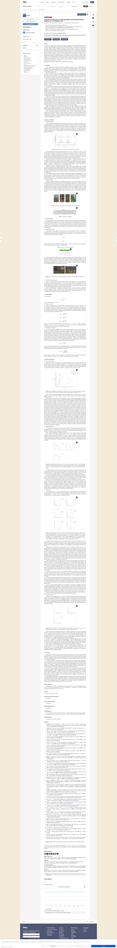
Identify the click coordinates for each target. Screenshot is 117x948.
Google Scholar (54, 726)
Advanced (91, 6)
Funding (25, 64)
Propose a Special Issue (30, 24)
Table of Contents (26, 53)
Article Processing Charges (52, 929)
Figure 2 (57, 183)
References (26, 72)
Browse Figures (56, 39)
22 (85, 92)
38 (66, 348)
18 (77, 86)
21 (79, 92)
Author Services (61, 2)
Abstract (25, 55)
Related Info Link (26, 36)
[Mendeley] (57, 854)
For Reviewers (61, 931)
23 (81, 97)
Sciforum (72, 929)
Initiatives (68, 2)
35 (60, 262)
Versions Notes (64, 39)
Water (28, 9)
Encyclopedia (73, 936)
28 (44, 107)
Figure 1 (63, 125)
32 (61, 168)
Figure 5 (75, 365)
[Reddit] (56, 854)
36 (72, 340)
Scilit (63, 726)
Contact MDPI (49, 933)
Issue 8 (36, 9)
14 (48, 85)
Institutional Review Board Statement (30, 65)
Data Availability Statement (28, 68)
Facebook (85, 931)
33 (73, 175)
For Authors (61, 929)
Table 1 (65, 232)
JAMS (72, 938)
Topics (47, 2)
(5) (85, 317)
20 (61, 90)
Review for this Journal (30, 21)
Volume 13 (32, 9)
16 (50, 85)
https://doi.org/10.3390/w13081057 (59, 33)
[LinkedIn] (49, 854)
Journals (42, 2)
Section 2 (71, 113)
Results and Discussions (28, 60)
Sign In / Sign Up (85, 2)
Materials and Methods (27, 57)
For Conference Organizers (64, 938)
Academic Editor (26, 29)
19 (54, 90)
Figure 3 (45, 191)
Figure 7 (68, 495)
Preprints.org (73, 932)
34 (63, 233)
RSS (87, 921)
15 (49, 85)
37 (73, 340)
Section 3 (54, 114)
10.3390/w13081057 (41, 9)
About (74, 2)
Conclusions (26, 61)
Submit (92, 2)
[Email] (45, 854)
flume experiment (51, 61)
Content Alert (92, 921)
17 (51, 85)
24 (44, 99)
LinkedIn (84, 929)
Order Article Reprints (82, 14)
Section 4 (47, 116)
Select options (26, 934)
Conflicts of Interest (27, 70)
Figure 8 (47, 602)
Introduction (26, 56)
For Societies (61, 936)
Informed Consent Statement (28, 66)
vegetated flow (64, 61)
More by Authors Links (27, 39)
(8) (85, 351)
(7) (85, 343)
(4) (85, 314)
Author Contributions (27, 63)
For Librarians (61, 933)
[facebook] (51, 854)
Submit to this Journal (30, 18)
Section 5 (52, 116)
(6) (85, 321)
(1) (85, 237)
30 (47, 107)
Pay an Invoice (49, 931)
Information (53, 2)
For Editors (61, 932)
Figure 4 (79, 262)
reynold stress (58, 61)
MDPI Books (73, 931)
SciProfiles (73, 935)
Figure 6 (52, 470)
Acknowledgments (27, 69)
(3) (85, 299)
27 (74, 102)
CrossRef (59, 726)
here (50, 875)
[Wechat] (53, 854)
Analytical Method (27, 59)
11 (44, 85)
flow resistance (70, 61)
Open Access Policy (50, 932)
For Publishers (61, 935)
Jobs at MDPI (49, 935)
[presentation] (81, 160)
